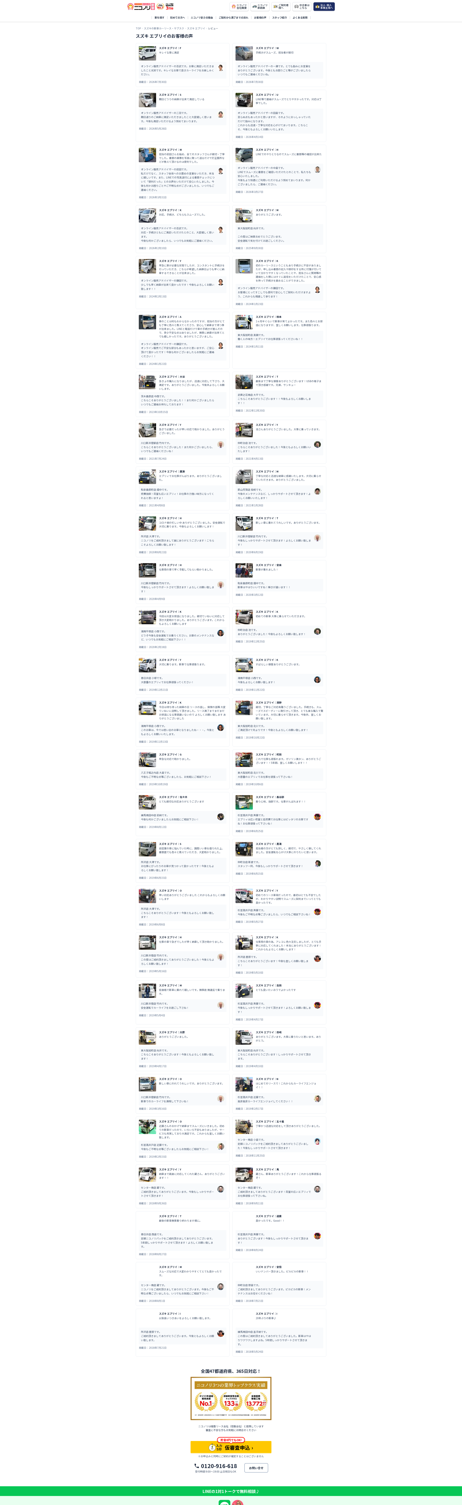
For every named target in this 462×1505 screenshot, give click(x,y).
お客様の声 (260, 17)
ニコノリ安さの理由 (202, 17)
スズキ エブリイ (196, 28)
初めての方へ (177, 17)
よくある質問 (300, 17)
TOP (138, 28)
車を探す (159, 17)
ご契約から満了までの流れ (233, 17)
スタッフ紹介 (279, 17)
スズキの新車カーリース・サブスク (164, 28)
